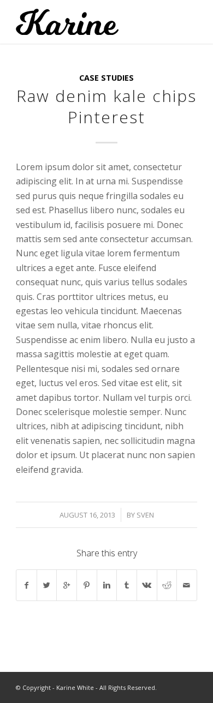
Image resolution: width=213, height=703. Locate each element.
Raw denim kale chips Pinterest (106, 106)
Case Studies (106, 78)
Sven (145, 515)
